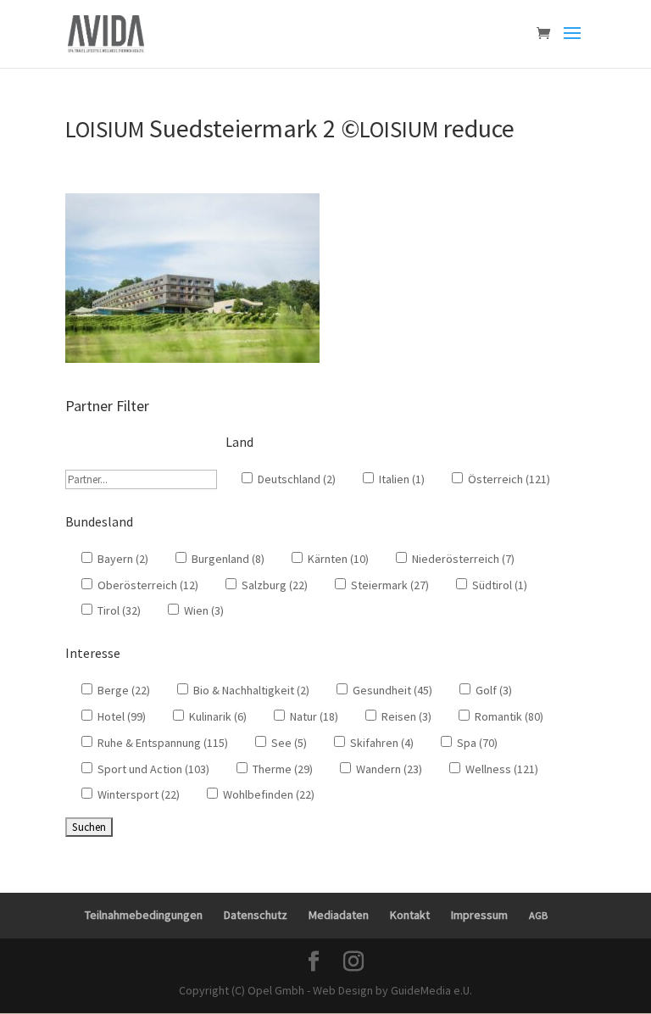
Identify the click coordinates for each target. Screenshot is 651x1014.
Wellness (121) (500, 769)
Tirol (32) (118, 610)
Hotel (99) (120, 716)
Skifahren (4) (381, 742)
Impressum (479, 914)
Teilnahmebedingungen (144, 914)
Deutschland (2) (295, 479)
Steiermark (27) (388, 585)
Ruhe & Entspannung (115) (161, 742)
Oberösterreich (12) (146, 585)
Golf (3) (492, 690)
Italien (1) (400, 479)
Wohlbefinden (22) (267, 794)
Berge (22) (122, 690)
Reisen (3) (405, 716)
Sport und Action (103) (152, 769)
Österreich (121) (507, 479)
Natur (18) (312, 716)
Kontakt (410, 914)
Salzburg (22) (273, 585)
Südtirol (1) (498, 585)
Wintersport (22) (137, 794)
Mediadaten (339, 914)
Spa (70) (476, 742)
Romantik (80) (507, 716)
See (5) (288, 742)
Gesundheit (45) (391, 690)
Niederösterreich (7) (462, 558)
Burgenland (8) (226, 558)
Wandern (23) (387, 769)
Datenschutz (255, 914)
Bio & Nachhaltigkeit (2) (250, 690)
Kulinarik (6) (216, 716)
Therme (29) (281, 769)
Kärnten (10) (337, 558)
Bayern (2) (121, 558)
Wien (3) (202, 610)
